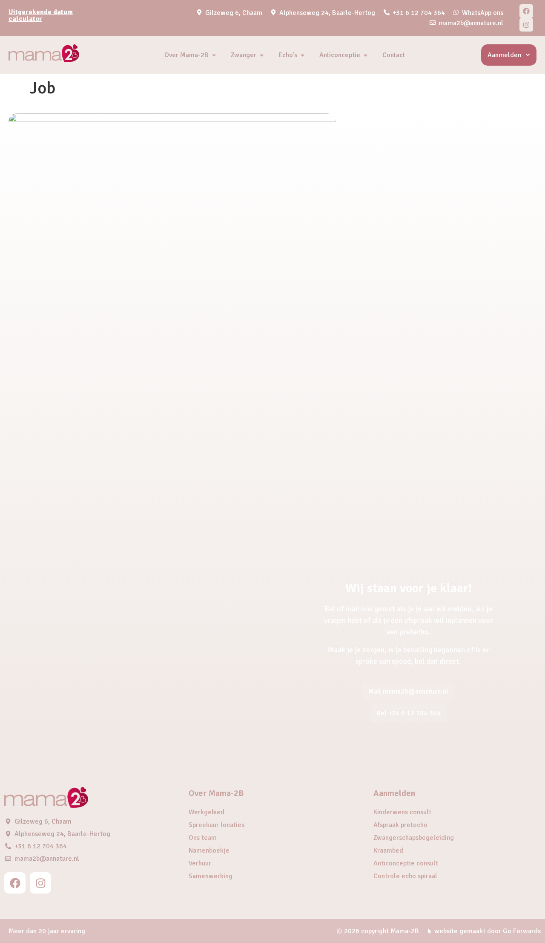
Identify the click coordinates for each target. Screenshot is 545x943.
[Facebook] (526, 11)
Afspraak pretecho (400, 825)
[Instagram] (526, 25)
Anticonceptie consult (405, 863)
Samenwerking (210, 876)
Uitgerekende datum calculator (41, 15)
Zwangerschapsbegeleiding (413, 837)
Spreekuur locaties (216, 825)
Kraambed (388, 850)
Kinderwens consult (402, 812)
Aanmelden (504, 55)
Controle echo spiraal (405, 876)
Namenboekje (209, 850)
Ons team (203, 837)
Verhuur (200, 863)
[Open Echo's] (302, 55)
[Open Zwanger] (261, 55)
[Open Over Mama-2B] (214, 55)
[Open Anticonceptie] (365, 55)
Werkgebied (206, 812)
